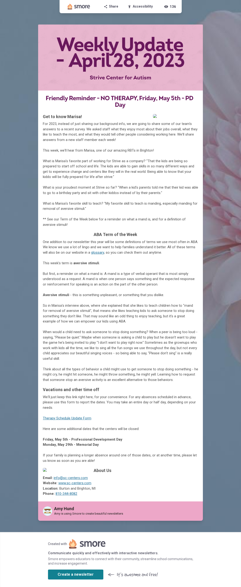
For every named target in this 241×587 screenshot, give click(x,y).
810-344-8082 (66, 494)
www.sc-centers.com (74, 483)
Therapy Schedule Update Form (67, 418)
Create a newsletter (76, 574)
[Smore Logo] (78, 6)
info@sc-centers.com (71, 478)
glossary (97, 252)
